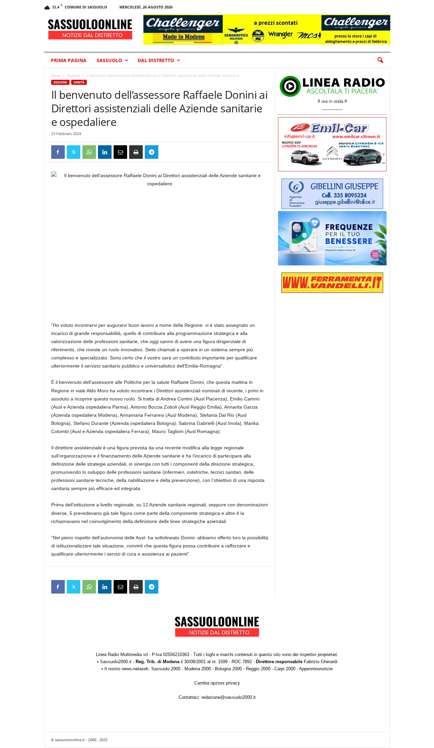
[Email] (120, 152)
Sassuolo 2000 (165, 668)
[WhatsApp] (89, 152)
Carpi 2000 (284, 668)
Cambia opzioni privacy (217, 683)
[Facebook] (58, 152)
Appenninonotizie (316, 668)
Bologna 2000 (228, 668)
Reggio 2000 (258, 668)
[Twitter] (73, 152)
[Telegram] (151, 152)
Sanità (79, 82)
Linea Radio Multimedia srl (122, 654)
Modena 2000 (197, 668)
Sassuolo (109, 60)
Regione (73, 75)
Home (56, 75)
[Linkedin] (105, 152)
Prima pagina (68, 60)
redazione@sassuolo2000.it (228, 697)
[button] (380, 60)
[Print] (136, 152)
